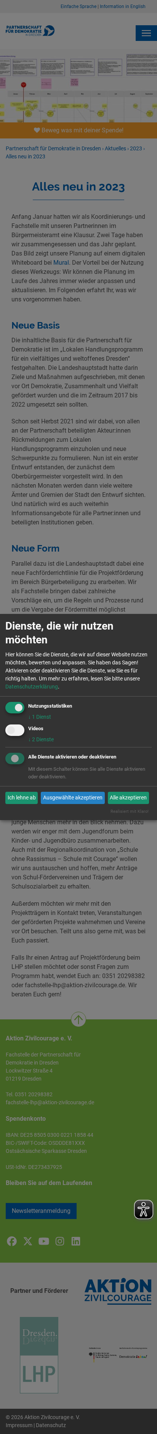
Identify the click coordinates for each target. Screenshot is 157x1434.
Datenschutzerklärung (31, 687)
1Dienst (39, 717)
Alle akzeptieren (128, 797)
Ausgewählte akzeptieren (73, 797)
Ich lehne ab (22, 797)
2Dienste (41, 739)
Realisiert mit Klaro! (130, 811)
